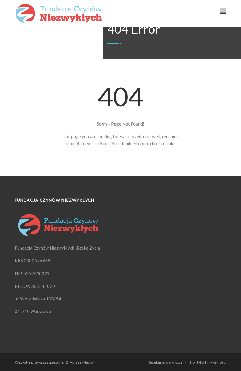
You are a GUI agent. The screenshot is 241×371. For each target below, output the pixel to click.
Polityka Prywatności (208, 362)
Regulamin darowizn (165, 362)
